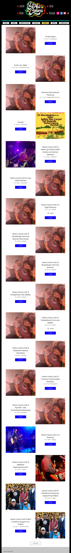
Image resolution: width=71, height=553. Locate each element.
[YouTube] (64, 13)
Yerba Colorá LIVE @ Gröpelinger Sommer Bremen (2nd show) (20, 236)
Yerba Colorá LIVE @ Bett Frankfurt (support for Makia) (20, 521)
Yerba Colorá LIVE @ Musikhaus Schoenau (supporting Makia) (50, 493)
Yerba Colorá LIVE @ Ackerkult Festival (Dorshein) (20, 350)
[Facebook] (61, 13)
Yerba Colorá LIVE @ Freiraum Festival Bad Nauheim (50, 379)
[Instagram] (58, 13)
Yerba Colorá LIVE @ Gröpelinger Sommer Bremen (50, 265)
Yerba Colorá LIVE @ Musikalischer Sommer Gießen (50, 320)
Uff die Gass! (50, 37)
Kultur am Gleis (20, 65)
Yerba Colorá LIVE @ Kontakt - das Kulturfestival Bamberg (20, 407)
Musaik (21, 122)
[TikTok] (68, 13)
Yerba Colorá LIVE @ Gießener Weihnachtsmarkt (20, 464)
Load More (35, 543)
